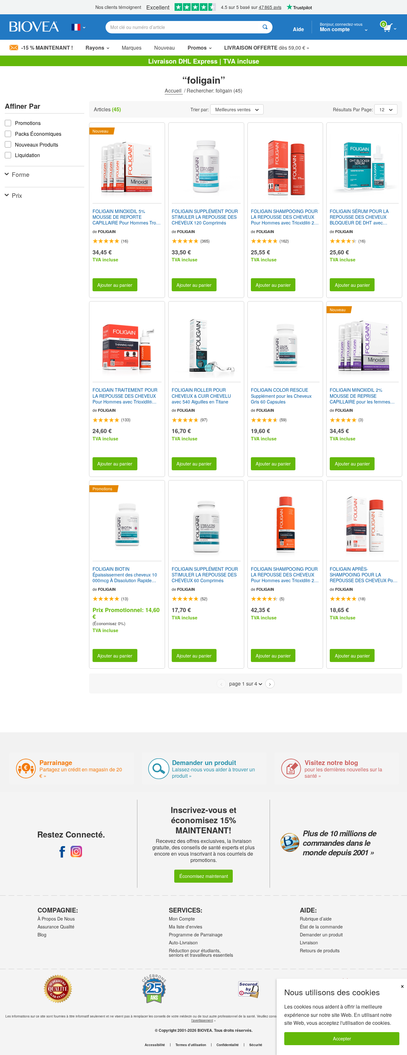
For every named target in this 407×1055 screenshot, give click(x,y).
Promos (197, 47)
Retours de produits (320, 950)
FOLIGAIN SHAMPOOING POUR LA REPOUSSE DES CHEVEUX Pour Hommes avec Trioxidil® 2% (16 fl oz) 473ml (284, 574)
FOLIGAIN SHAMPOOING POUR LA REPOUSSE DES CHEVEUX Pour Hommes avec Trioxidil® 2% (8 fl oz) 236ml (284, 217)
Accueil (174, 90)
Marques (131, 47)
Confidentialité (228, 1044)
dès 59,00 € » (266, 47)
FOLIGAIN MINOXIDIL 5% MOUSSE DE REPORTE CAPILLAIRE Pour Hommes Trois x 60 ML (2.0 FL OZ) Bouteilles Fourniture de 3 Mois (126, 217)
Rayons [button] (95, 47)
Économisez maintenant (203, 875)
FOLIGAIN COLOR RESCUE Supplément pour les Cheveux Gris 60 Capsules (281, 395)
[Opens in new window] (62, 851)
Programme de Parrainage (196, 934)
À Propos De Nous (56, 918)
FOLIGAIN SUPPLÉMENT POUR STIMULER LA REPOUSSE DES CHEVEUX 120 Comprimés (205, 217)
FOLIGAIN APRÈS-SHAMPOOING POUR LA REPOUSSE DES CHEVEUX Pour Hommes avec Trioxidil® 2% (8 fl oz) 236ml (363, 574)
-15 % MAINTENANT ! (47, 47)
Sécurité (255, 1044)
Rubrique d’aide (316, 918)
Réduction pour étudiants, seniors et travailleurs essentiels (201, 952)
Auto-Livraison (183, 942)
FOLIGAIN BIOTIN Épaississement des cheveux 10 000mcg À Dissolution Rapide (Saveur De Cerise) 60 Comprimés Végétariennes (125, 574)
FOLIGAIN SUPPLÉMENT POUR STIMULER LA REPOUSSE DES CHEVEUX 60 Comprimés (205, 574)
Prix (17, 195)
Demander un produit (321, 934)
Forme (21, 174)
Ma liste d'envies (185, 926)
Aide (298, 29)
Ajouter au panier (114, 284)
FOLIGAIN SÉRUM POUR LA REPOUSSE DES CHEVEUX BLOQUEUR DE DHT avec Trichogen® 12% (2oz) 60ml (359, 217)
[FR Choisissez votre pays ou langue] (78, 27)
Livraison (309, 942)
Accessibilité (155, 1044)
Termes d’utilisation (191, 1044)
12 (381, 109)
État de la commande (321, 926)
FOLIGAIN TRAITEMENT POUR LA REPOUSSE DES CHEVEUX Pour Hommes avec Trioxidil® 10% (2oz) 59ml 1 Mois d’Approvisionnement (125, 395)
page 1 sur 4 (243, 683)
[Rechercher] (265, 27)
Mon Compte (182, 918)
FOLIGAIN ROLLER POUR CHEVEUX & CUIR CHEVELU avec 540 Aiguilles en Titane (201, 395)
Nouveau (164, 47)
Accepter (342, 1038)
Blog (42, 934)
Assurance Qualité (56, 926)
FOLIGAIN (107, 231)
